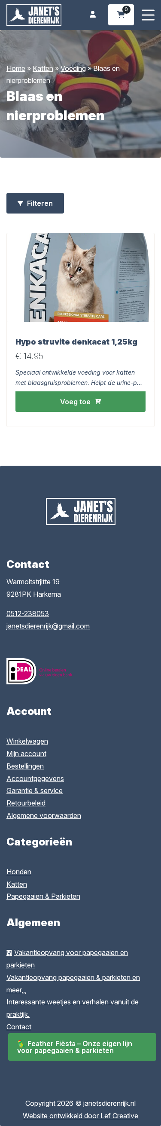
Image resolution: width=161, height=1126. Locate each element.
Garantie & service (34, 790)
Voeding (73, 68)
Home (15, 68)
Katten (43, 68)
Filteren (39, 203)
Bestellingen (25, 766)
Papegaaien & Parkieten (43, 896)
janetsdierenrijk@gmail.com (48, 626)
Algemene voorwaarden (43, 815)
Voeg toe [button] (75, 401)
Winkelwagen (27, 741)
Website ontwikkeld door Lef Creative (80, 1115)
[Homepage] (33, 14)
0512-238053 (27, 613)
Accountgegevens (35, 778)
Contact (18, 1026)
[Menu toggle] (148, 14)
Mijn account (26, 753)
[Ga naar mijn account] (92, 15)
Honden (18, 871)
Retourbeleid (26, 803)
